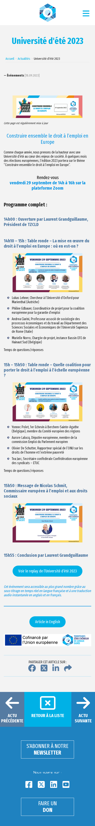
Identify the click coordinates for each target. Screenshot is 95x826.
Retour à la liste (47, 715)
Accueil (10, 59)
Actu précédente (12, 718)
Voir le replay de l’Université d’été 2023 (47, 571)
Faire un (47, 806)
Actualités (24, 59)
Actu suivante (83, 718)
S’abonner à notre (47, 749)
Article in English (47, 621)
